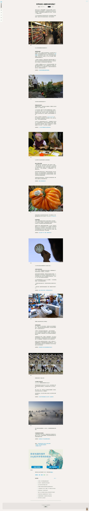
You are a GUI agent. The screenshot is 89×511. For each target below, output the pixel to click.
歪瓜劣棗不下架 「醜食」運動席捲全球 (45, 232)
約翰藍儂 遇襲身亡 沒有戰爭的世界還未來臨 (45, 495)
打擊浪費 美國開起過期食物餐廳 (44, 70)
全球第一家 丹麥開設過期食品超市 (43, 481)
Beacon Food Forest (51, 116)
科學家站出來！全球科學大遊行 (43, 490)
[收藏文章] (46, 7)
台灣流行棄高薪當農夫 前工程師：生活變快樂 (46, 396)
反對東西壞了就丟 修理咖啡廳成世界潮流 (45, 347)
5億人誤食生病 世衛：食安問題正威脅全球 (45, 290)
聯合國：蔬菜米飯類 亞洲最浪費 (41, 444)
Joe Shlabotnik (53, 216)
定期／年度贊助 (53, 467)
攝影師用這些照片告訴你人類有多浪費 (44, 443)
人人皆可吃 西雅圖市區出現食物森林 (44, 127)
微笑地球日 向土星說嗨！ (42, 497)
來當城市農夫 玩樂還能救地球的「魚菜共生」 (45, 494)
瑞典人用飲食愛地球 (42, 180)
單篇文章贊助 (37, 467)
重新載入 (46, 506)
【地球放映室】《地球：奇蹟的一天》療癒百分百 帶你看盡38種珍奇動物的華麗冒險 (47, 488)
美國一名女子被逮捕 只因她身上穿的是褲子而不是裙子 (46, 492)
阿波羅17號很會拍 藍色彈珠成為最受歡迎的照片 (45, 486)
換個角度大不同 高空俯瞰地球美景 (44, 438)
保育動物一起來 (38, 445)
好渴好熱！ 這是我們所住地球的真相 (43, 482)
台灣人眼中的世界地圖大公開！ (43, 484)
